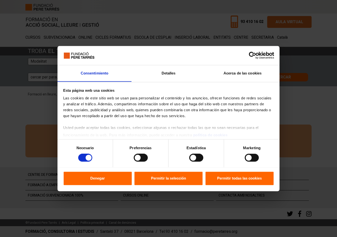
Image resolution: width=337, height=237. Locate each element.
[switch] (141, 158)
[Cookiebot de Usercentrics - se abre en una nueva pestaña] (252, 55)
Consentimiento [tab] (94, 73)
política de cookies (210, 135)
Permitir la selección (168, 178)
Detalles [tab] (169, 73)
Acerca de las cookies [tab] (243, 73)
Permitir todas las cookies (239, 178)
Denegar (97, 178)
